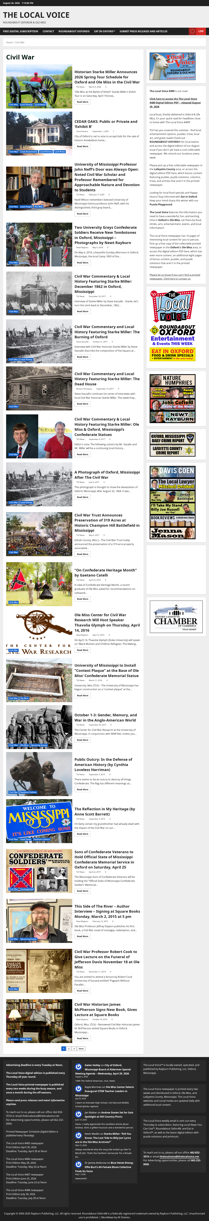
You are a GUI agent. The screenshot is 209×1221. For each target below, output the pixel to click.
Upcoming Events (39, 745)
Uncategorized (27, 889)
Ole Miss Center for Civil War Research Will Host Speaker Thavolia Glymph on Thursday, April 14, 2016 (39, 632)
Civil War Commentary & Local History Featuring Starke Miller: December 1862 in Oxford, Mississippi (39, 294)
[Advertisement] (176, 569)
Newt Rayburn (82, 247)
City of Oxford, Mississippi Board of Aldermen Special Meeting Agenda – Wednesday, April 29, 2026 (103, 1069)
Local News (40, 104)
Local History (26, 104)
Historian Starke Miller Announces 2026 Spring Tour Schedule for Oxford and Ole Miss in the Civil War (39, 86)
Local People (26, 206)
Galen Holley (92, 1065)
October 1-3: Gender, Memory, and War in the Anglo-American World (39, 727)
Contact (48, 31)
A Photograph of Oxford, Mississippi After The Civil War (39, 484)
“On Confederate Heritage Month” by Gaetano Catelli (39, 584)
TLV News (80, 87)
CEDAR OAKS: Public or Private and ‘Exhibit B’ (39, 134)
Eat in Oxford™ (104, 31)
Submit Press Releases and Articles (143, 31)
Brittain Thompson (84, 388)
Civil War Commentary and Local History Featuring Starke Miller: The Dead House (39, 388)
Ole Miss (39, 206)
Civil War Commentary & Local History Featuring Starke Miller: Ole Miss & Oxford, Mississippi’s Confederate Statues (39, 436)
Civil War (13, 104)
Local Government (28, 151)
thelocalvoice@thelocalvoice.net (179, 1156)
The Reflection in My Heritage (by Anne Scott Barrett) (39, 821)
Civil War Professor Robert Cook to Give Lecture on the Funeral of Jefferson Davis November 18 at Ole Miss (39, 971)
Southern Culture (28, 792)
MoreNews (107, 1217)
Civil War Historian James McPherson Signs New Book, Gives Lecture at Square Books (39, 1021)
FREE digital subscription (20, 31)
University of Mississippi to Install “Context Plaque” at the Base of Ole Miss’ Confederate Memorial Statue (39, 680)
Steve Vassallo (82, 341)
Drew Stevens (82, 131)
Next (81, 1048)
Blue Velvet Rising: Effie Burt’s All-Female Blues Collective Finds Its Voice (104, 1167)
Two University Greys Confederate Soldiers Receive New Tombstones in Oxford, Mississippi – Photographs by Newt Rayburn (39, 245)
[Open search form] (185, 31)
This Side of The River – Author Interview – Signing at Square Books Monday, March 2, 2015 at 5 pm (39, 921)
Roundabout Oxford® (74, 31)
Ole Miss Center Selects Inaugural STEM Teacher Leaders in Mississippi (104, 1091)
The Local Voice (36, 15)
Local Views (25, 839)
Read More (84, 101)
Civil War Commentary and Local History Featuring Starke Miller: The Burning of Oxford (39, 341)
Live (201, 31)
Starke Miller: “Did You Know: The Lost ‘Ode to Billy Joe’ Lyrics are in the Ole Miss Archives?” (103, 1138)
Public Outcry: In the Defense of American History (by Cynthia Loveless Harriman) (39, 774)
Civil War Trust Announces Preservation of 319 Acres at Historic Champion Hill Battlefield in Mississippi (39, 534)
